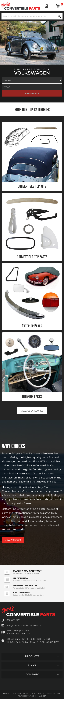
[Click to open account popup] (47, 6)
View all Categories (32, 411)
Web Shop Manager (37, 696)
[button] (32, 16)
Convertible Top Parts (32, 257)
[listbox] (32, 80)
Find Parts (53, 93)
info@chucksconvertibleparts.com (24, 625)
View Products (13, 540)
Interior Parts (32, 396)
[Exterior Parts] (32, 292)
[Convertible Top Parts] (32, 222)
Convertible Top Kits (32, 186)
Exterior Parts (32, 326)
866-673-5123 (13, 620)
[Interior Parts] (32, 362)
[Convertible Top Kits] (32, 152)
